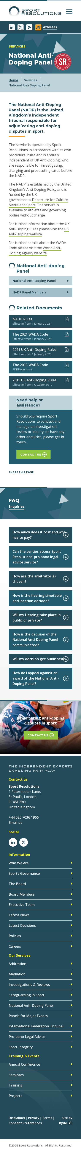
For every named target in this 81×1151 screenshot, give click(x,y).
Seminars (16, 1075)
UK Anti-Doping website (39, 231)
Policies (15, 935)
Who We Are (19, 863)
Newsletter (29, 27)
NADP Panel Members (29, 292)
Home (13, 80)
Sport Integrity (21, 1047)
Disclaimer (17, 1118)
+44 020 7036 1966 (24, 817)
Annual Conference (24, 1064)
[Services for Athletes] (38, 27)
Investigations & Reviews (29, 984)
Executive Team (22, 904)
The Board (17, 883)
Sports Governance (24, 873)
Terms (47, 1118)
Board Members (22, 894)
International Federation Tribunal (36, 1026)
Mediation (17, 974)
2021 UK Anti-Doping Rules (34, 349)
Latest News (19, 915)
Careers (15, 946)
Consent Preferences (25, 1123)
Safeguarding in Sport (26, 995)
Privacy (33, 1118)
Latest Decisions (22, 925)
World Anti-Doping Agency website (35, 250)
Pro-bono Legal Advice (27, 1036)
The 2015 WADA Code (30, 365)
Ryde (63, 1123)
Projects (15, 1095)
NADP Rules (22, 319)
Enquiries (16, 506)
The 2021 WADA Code (30, 334)
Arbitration (17, 963)
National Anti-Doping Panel (34, 281)
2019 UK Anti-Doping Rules (34, 380)
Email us (15, 822)
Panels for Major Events (28, 1015)
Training (15, 1085)
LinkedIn (12, 27)
